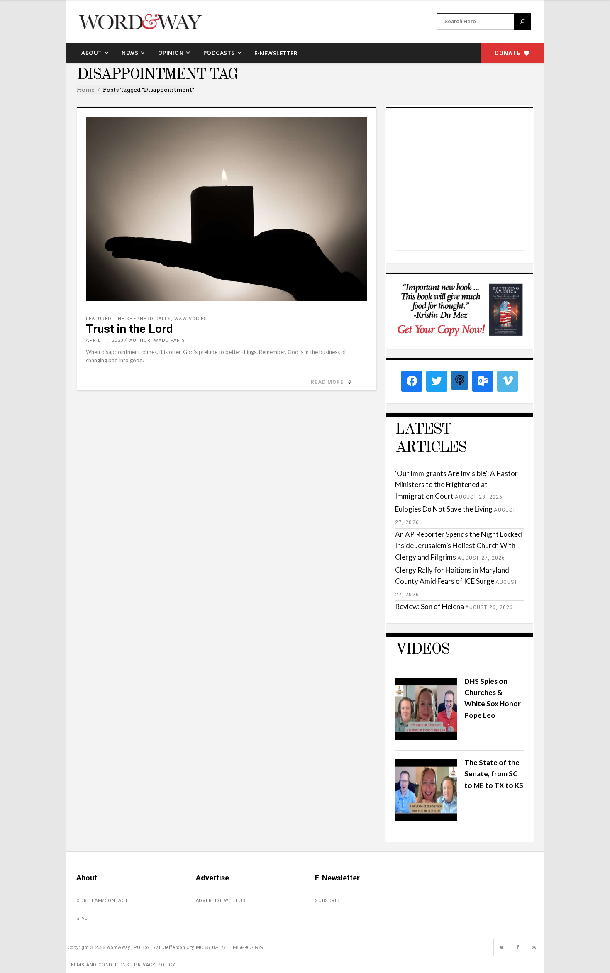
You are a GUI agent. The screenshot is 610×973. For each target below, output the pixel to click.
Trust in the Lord (129, 329)
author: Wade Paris (157, 340)
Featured (98, 319)
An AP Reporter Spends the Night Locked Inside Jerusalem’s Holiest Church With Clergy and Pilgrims (458, 545)
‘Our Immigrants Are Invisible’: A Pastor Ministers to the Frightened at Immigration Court (456, 484)
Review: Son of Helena (429, 606)
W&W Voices (190, 319)
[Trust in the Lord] (226, 209)
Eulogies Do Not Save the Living (444, 509)
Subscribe (328, 900)
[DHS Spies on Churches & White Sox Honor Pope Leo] (426, 737)
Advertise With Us (221, 900)
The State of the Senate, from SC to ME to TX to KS (493, 773)
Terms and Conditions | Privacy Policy (122, 965)
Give (82, 918)
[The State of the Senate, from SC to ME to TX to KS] (426, 818)
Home (86, 89)
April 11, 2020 (104, 340)
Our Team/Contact (102, 900)
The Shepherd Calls (143, 319)
